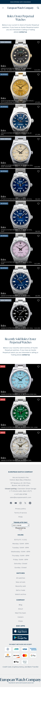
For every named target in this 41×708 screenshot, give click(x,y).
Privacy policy (20, 508)
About (20, 609)
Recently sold (20, 586)
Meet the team (20, 613)
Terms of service (20, 513)
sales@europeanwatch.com (20, 497)
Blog (20, 605)
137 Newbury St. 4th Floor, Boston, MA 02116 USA (20, 484)
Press (20, 621)
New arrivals (20, 582)
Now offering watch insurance (20, 2)
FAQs (20, 517)
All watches (20, 578)
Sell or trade (20, 590)
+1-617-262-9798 (20, 494)
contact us (23, 32)
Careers (20, 617)
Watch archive (20, 594)
